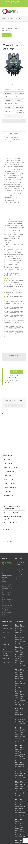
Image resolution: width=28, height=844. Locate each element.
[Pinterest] (10, 533)
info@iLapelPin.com (14, 2)
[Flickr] (12, 533)
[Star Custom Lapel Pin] (22, 829)
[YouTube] (17, 533)
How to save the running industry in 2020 (20, 564)
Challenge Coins (9, 463)
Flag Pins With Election (11, 512)
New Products (8, 495)
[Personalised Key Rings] (22, 677)
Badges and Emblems (11, 467)
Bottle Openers (9, 479)
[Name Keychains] (17, 753)
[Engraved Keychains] (22, 788)
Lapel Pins (7, 459)
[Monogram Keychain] (22, 734)
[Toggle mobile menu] (25, 10)
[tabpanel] (14, 103)
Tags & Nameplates (10, 487)
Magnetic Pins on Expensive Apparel (19, 576)
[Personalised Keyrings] (17, 807)
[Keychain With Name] (17, 735)
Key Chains (7, 475)
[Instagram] (7, 533)
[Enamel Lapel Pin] (17, 635)
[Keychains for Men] (22, 698)
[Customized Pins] (22, 634)
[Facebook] (3, 533)
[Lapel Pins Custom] (17, 656)
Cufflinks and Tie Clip (10, 483)
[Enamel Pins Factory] (17, 829)
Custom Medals (9, 471)
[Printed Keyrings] (22, 771)
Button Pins (7, 491)
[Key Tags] (22, 717)
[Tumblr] (19, 533)
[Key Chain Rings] (17, 699)
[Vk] (24, 533)
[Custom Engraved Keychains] (22, 753)
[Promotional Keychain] (17, 770)
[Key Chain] (17, 716)
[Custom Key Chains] (17, 789)
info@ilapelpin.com (7, 575)
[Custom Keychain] (22, 809)
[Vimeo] (14, 533)
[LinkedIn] (21, 533)
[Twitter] (5, 533)
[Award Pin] (17, 679)
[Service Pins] (22, 657)
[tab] (14, 85)
